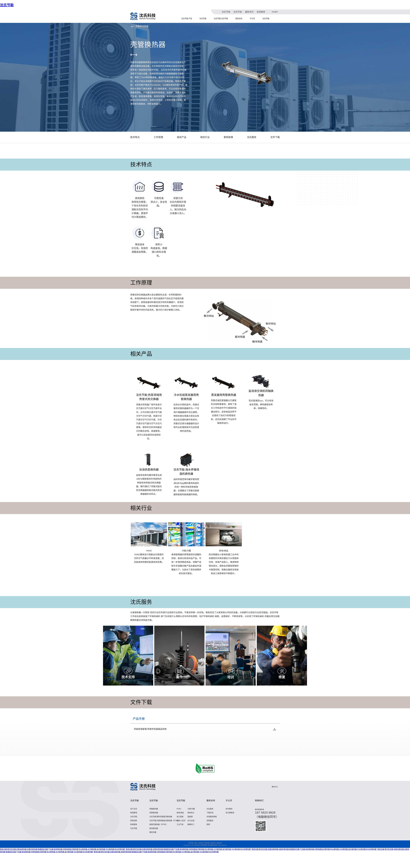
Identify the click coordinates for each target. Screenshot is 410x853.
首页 (132, 26)
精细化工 (190, 824)
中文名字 (275, 12)
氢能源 (190, 817)
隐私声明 (213, 843)
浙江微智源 (230, 813)
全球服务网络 (211, 817)
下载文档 (209, 813)
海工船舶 (180, 817)
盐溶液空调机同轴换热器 (261, 393)
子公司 (252, 18)
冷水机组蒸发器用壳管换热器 (186, 397)
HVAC (149, 551)
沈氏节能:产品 (186, 18)
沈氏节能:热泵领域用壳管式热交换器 (149, 397)
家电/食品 (223, 551)
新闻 (195, 843)
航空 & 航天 (181, 820)
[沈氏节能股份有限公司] (143, 16)
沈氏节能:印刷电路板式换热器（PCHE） (164, 820)
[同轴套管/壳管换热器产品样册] (274, 729)
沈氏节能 (7, 5)
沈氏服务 (209, 809)
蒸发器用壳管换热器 (223, 394)
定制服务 (261, 12)
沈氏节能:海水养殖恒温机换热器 (186, 471)
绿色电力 (190, 813)
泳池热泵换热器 (149, 469)
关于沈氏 (133, 809)
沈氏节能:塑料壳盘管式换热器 (160, 817)
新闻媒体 (133, 824)
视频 (208, 824)
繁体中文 (275, 787)
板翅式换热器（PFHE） (158, 824)
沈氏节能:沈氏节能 (221, 18)
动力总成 (190, 820)
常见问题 (206, 843)
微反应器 (152, 832)
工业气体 (180, 824)
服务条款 (219, 843)
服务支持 (238, 18)
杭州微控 (229, 809)
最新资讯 (249, 12)
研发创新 (133, 820)
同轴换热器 (153, 809)
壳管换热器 (153, 813)
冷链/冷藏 (186, 551)
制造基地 (133, 813)
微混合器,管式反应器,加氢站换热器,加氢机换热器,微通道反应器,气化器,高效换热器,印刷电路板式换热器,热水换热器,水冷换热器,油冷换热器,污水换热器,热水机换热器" (62, 849)
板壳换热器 (153, 828)
